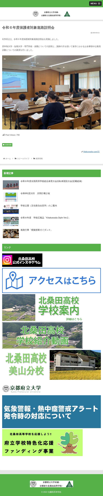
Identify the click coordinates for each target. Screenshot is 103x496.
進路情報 (8, 145)
